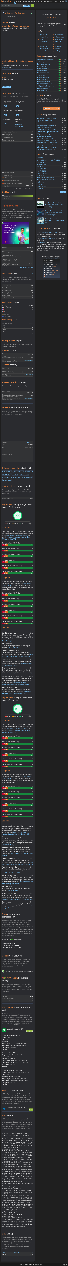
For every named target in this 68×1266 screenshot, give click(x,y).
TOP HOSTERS (36, 1)
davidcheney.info (42, 79)
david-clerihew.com (43, 68)
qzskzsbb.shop (7, 477)
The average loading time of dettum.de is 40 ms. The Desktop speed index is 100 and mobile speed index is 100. (17, 491)
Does (11, 915)
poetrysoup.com (42, 62)
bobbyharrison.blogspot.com (46, 86)
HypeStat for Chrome (53, 108)
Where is (15, 407)
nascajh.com (6, 474)
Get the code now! (52, 258)
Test (32, 1109)
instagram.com (59, 37)
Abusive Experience (14, 382)
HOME (15, 1)
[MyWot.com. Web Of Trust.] (4, 978)
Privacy (37, 1264)
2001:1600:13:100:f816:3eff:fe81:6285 (49, 160)
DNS (7, 1234)
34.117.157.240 (41, 171)
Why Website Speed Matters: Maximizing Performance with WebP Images (54, 205)
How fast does (16, 486)
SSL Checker (16, 1008)
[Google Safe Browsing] (3, 971)
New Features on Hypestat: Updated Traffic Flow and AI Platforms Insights (53, 213)
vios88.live (16, 477)
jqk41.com (15, 474)
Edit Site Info (6, 87)
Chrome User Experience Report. (16, 535)
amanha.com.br (42, 71)
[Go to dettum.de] (26, 13)
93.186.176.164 (41, 164)
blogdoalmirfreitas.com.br (45, 60)
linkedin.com (58, 44)
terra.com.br (41, 75)
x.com (42, 39)
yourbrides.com (7, 471)
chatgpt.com (44, 46)
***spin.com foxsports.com (46, 134)
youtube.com (59, 35)
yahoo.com (58, 46)
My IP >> (63, 192)
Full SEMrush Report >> (26, 267)
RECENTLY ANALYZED (27, 1)
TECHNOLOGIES (60, 1)
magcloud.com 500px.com (46, 129)
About (41, 1264)
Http (7, 1115)
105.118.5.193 (41, 167)
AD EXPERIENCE (43, 1)
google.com (44, 35)
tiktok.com (43, 42)
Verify (12, 1090)
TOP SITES (20, 1)
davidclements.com (43, 73)
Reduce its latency (8, 845)
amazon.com (59, 39)
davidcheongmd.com (43, 82)
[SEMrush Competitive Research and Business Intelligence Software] (10, 206)
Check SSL (29, 1031)
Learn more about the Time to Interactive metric (17, 674)
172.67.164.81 (6, 67)
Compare (27, 5)
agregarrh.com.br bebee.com (47, 143)
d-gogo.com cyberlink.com (46, 118)
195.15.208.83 (41, 162)
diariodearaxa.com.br (43, 64)
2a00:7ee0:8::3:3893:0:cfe (45, 178)
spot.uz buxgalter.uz (44, 127)
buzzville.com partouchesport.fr (48, 132)
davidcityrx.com (42, 90)
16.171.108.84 (41, 182)
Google (12, 956)
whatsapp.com (59, 51)
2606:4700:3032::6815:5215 (46, 180)
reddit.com (58, 42)
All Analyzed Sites (25, 1264)
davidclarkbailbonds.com (44, 84)
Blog (32, 1264)
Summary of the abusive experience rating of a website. (16, 387)
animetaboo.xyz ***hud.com (46, 147)
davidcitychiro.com (43, 77)
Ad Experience (12, 340)
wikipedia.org (44, 49)
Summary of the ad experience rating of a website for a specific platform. (17, 345)
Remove (43, 242)
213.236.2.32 (41, 184)
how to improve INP (14, 648)
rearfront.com (41, 66)
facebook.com (44, 37)
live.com (57, 49)
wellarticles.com (19, 471)
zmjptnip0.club (24, 474)
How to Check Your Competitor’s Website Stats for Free (55, 221)
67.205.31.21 (41, 189)
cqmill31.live (29, 471)
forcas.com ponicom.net (45, 138)
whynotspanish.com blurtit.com (48, 145)
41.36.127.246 (41, 175)
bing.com (43, 44)
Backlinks (10, 274)
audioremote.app (42, 88)
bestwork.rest (6, 480)
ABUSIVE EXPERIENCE (52, 1)
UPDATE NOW (51, 17)
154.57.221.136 (41, 169)
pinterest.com (44, 51)
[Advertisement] (17, 46)
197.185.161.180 (41, 186)
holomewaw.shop (26, 477)
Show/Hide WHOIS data (47, 238)
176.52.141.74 (41, 158)
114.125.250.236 (42, 173)
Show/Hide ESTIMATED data (49, 232)
